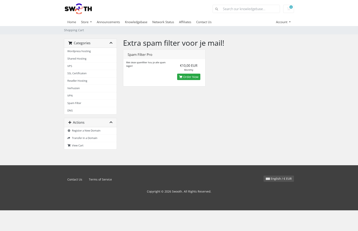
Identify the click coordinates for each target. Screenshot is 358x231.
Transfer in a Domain (84, 138)
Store (85, 22)
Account (282, 22)
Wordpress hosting (79, 51)
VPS (69, 66)
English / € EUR (281, 179)
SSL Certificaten (77, 73)
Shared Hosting (76, 58)
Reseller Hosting (77, 81)
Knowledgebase (136, 22)
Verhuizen (73, 88)
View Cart (77, 145)
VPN (70, 95)
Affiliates (185, 22)
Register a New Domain (85, 130)
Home (71, 22)
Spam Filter (74, 103)
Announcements (108, 22)
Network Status (163, 22)
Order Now (190, 77)
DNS (70, 110)
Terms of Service (100, 179)
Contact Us (204, 22)
